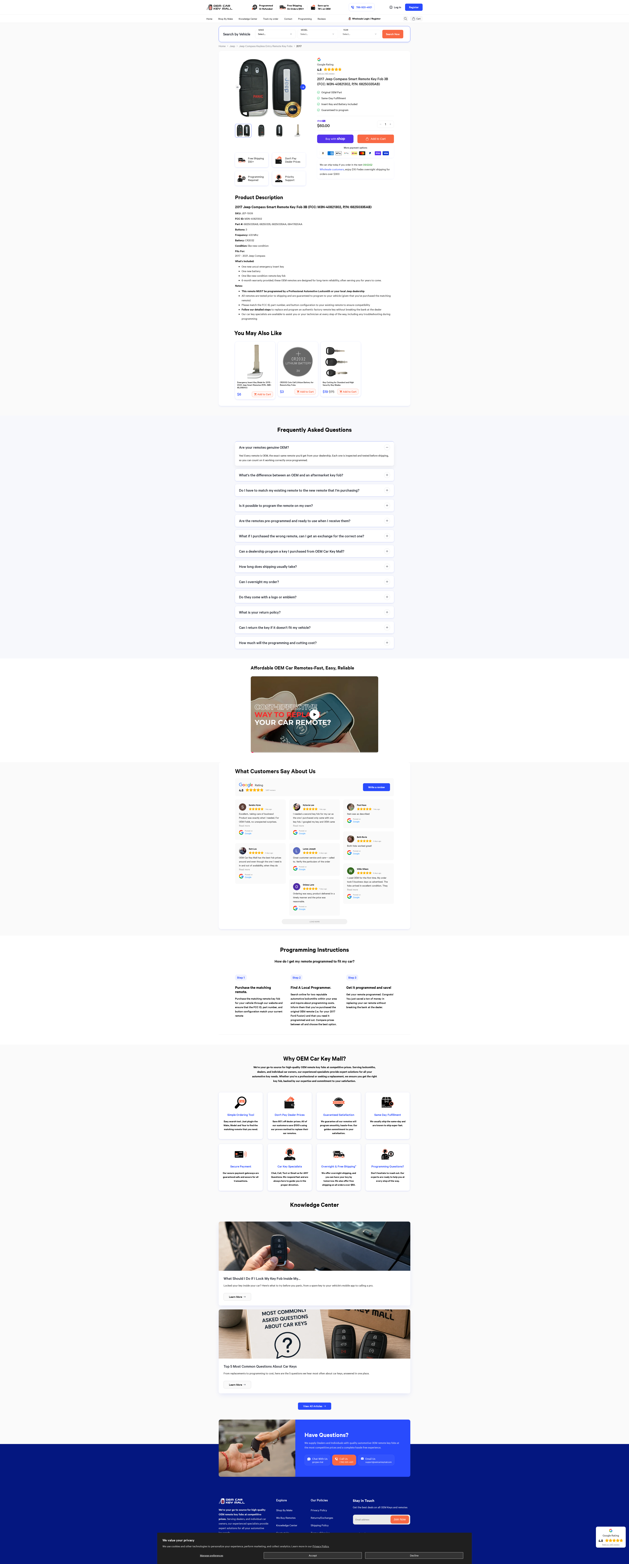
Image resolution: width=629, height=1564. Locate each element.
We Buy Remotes (285, 1517)
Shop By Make (284, 1510)
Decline (414, 1555)
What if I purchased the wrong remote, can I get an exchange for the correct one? (301, 536)
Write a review (376, 787)
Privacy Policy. (321, 1546)
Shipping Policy (320, 1525)
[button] (405, 18)
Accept (313, 1555)
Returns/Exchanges (322, 1517)
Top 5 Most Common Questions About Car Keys (260, 1366)
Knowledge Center (286, 1525)
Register (414, 7)
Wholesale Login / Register (366, 18)
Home (222, 46)
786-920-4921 (364, 7)
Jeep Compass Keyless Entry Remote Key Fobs (265, 46)
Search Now (393, 34)
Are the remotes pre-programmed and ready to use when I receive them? (294, 520)
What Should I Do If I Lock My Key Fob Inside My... (262, 1278)
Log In (397, 7)
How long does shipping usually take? (268, 566)
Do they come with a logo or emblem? (267, 597)
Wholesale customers (332, 169)
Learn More (235, 1296)
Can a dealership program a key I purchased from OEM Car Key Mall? (291, 551)
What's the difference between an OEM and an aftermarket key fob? (291, 475)
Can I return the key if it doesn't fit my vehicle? (275, 627)
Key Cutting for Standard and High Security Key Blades (338, 383)
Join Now (400, 1519)
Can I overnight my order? (259, 581)
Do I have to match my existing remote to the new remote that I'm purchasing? (299, 490)
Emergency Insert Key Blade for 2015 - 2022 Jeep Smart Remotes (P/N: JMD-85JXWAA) (254, 385)
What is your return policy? (260, 612)
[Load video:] (314, 714)
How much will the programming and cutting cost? (278, 642)
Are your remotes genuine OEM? (264, 447)
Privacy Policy (319, 1510)
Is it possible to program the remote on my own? (276, 505)
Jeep (232, 46)
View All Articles (312, 1406)
